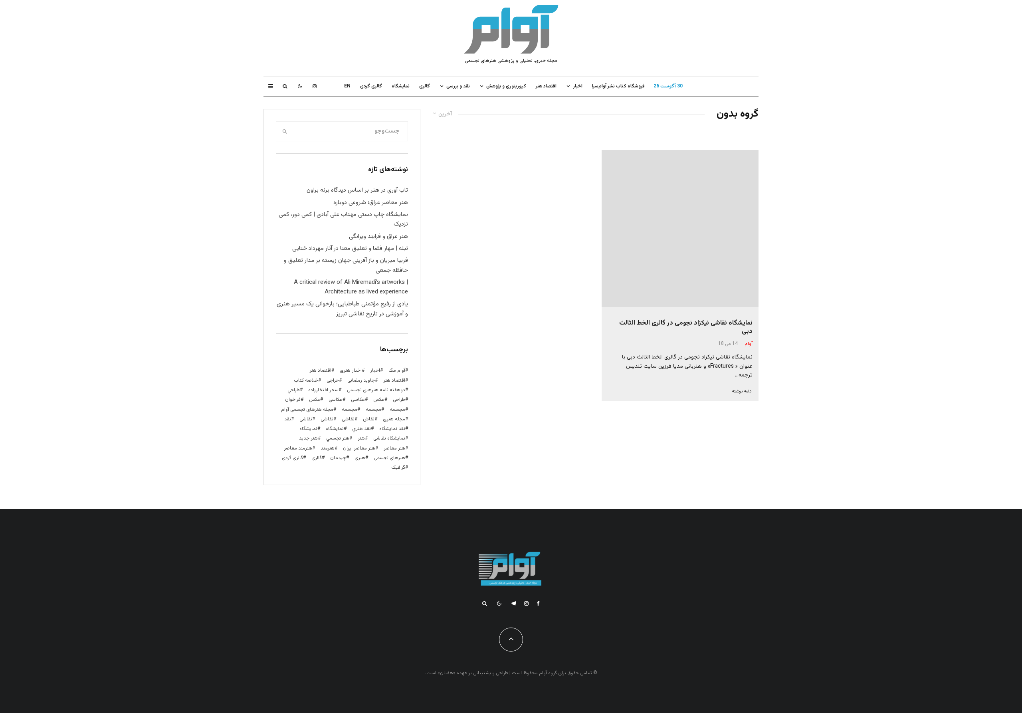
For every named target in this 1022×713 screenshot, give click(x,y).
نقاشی (348, 419)
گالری (424, 86)
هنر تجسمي (337, 438)
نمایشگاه (308, 428)
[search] (284, 131)
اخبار (577, 86)
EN (347, 86)
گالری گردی (371, 86)
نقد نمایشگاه (392, 428)
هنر (361, 438)
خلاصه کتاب (306, 380)
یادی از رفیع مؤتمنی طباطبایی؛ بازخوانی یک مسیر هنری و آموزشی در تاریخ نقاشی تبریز (342, 308)
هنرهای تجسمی (389, 457)
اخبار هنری (351, 370)
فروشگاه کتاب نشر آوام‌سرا (618, 86)
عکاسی (358, 399)
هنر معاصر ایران (359, 448)
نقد (287, 419)
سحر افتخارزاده (323, 390)
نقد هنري (361, 428)
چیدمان (338, 457)
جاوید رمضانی (361, 380)
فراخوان (293, 399)
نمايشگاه (401, 86)
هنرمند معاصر (298, 448)
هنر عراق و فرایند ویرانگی (378, 236)
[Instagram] (314, 86)
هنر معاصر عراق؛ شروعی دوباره (370, 202)
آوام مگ (396, 370)
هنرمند (328, 448)
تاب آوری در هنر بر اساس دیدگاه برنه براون (357, 190)
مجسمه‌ (349, 409)
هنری (360, 457)
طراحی (399, 399)
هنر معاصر (394, 448)
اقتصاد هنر (546, 86)
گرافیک (398, 467)
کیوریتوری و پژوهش (506, 86)
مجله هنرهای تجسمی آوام (307, 409)
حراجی (333, 380)
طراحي (293, 390)
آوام (749, 343)
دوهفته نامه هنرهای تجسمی (376, 390)
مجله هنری (394, 419)
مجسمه (397, 409)
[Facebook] (538, 603)
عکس (314, 399)
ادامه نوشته (742, 391)
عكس (378, 399)
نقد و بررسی (458, 86)
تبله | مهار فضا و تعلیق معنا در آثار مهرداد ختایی (350, 248)
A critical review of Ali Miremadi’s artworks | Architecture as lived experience (351, 287)
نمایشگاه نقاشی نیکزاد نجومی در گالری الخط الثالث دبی (686, 327)
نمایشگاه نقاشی (389, 438)
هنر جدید (308, 438)
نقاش (368, 419)
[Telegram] (513, 603)
